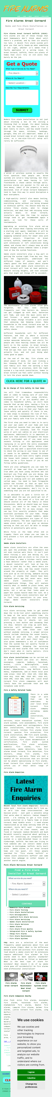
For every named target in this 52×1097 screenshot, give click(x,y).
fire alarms (30, 305)
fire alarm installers (30, 763)
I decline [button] (31, 1078)
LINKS (24, 16)
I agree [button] (31, 1072)
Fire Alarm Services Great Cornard (23, 865)
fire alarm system (34, 43)
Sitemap (6, 1074)
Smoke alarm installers (15, 254)
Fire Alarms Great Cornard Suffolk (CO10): (26, 33)
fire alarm (34, 226)
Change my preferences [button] (31, 1085)
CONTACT (36, 16)
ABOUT (30, 16)
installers (9, 215)
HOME (18, 16)
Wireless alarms (11, 185)
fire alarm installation (23, 119)
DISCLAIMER (45, 16)
